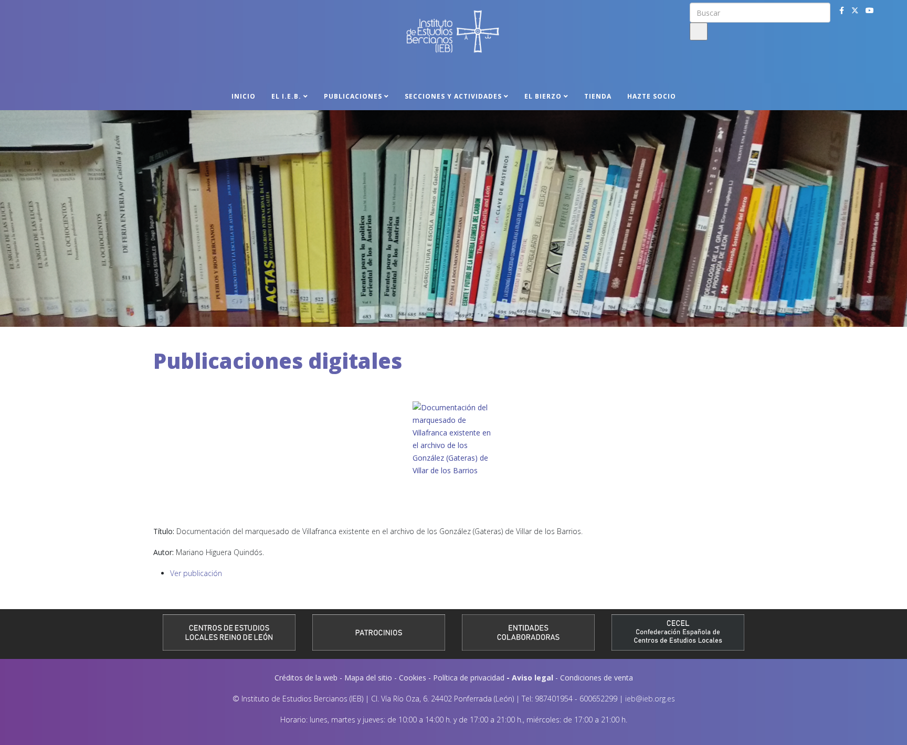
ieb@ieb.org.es (650, 699)
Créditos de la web (306, 678)
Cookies (412, 678)
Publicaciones (353, 96)
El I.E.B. (286, 96)
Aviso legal (532, 678)
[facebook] (841, 10)
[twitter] (855, 10)
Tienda (597, 96)
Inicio (243, 96)
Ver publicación (196, 573)
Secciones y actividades (453, 96)
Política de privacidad (468, 678)
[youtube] (870, 10)
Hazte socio (651, 96)
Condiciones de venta (596, 678)
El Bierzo (543, 96)
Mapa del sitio (368, 678)
